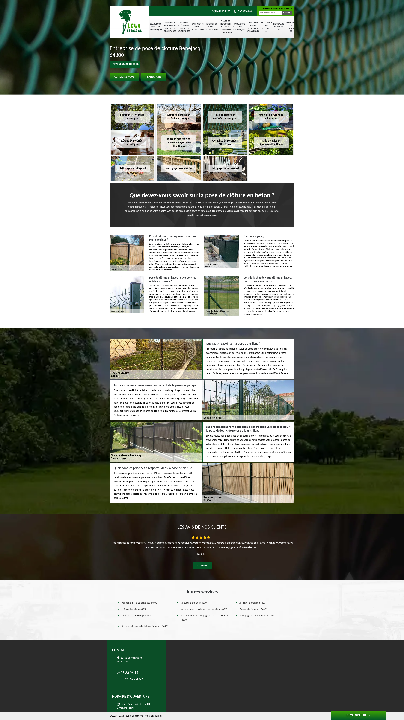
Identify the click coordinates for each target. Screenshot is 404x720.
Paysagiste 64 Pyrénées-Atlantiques (239, 27)
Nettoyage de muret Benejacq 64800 (258, 616)
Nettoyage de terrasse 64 (291, 27)
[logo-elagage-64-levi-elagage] (129, 17)
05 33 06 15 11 (222, 11)
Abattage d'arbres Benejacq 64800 (139, 603)
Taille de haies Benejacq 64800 (137, 616)
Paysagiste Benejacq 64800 (253, 609)
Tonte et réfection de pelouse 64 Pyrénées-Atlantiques (225, 26)
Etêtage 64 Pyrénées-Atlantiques (211, 27)
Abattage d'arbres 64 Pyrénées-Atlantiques (170, 27)
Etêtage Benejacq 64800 (134, 609)
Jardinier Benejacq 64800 (252, 603)
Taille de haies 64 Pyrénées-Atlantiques (253, 27)
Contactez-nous (124, 77)
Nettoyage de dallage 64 (266, 27)
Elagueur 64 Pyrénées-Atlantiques (156, 27)
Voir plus (202, 565)
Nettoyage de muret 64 (278, 27)
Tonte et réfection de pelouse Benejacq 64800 (203, 609)
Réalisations (153, 77)
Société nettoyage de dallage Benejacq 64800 (145, 626)
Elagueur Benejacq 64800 (193, 603)
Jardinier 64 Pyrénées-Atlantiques (198, 27)
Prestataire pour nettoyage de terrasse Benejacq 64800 (205, 618)
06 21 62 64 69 (244, 11)
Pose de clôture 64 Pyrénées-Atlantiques (184, 27)
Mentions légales (153, 716)
